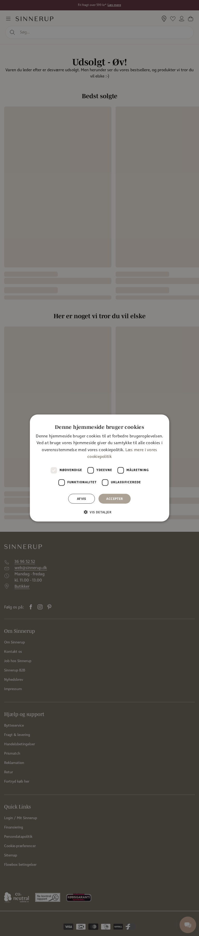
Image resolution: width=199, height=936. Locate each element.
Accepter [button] (114, 498)
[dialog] (99, 468)
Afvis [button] (81, 498)
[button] (99, 512)
